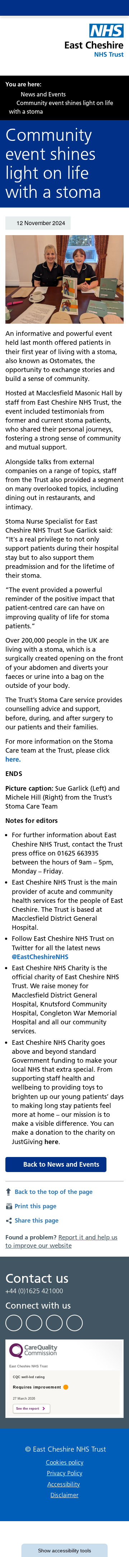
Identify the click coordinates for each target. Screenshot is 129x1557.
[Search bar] (97, 8)
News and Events (43, 94)
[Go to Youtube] (54, 1323)
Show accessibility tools (64, 1550)
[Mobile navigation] (111, 8)
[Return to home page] (94, 44)
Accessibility (63, 1484)
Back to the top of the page (53, 1191)
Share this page (36, 1220)
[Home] (7, 94)
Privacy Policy (64, 1473)
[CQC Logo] (33, 1357)
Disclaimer (64, 1495)
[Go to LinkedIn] (34, 1323)
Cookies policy (64, 1462)
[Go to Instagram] (74, 1323)
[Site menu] (83, 8)
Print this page (35, 1206)
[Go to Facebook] (13, 1323)
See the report (27, 1408)
